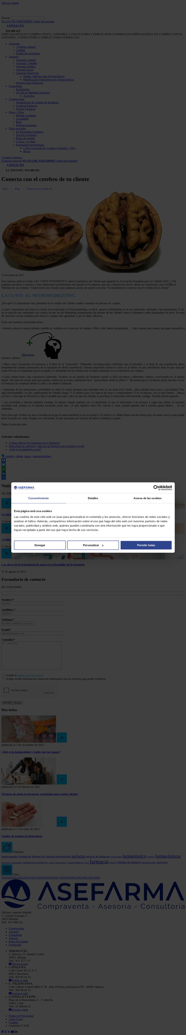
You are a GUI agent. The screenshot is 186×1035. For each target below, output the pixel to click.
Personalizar (91, 545)
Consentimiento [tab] (38, 498)
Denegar (40, 545)
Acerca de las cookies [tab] (147, 498)
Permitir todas (146, 545)
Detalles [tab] (93, 498)
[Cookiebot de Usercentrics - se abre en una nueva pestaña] (156, 487)
